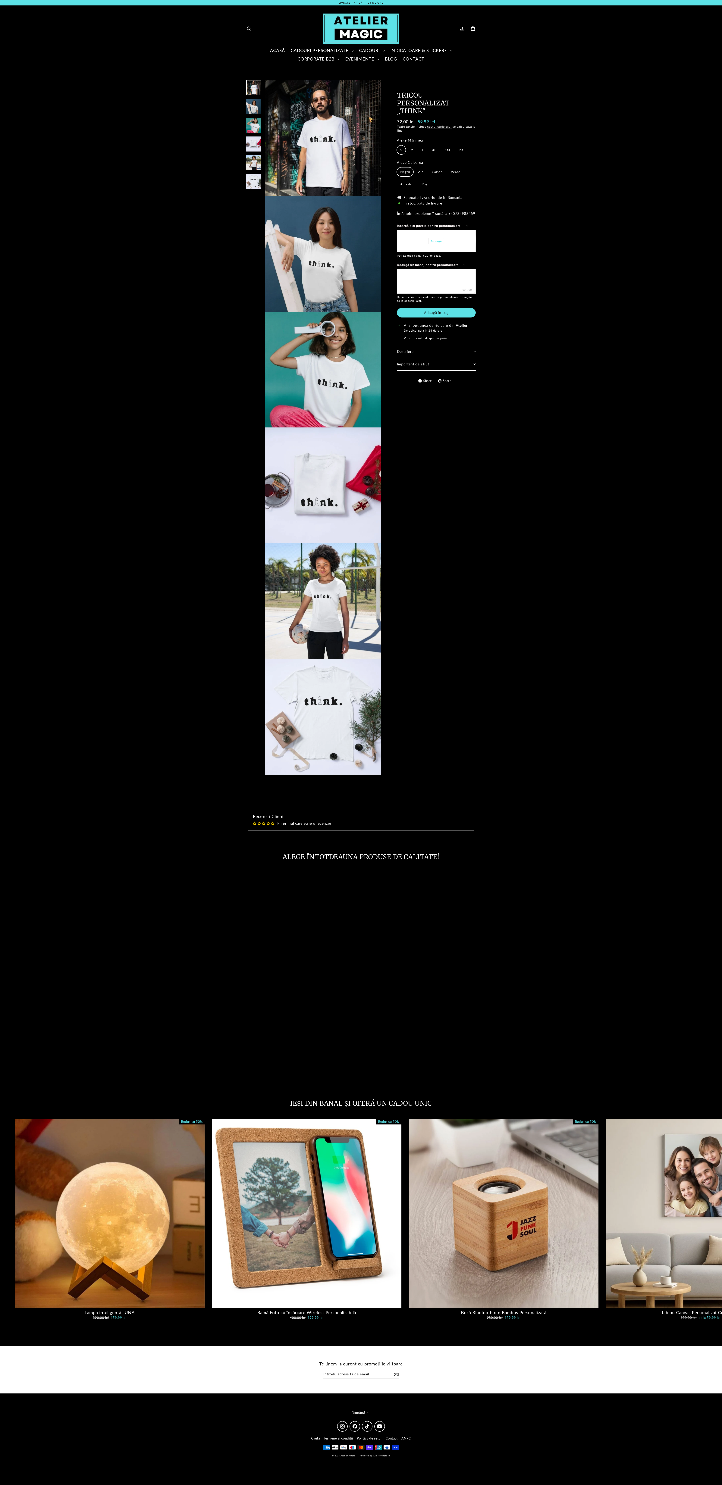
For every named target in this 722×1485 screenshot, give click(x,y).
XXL (447, 150)
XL (434, 150)
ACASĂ (277, 50)
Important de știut (413, 364)
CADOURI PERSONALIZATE (320, 50)
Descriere (405, 351)
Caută (315, 1438)
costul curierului (439, 126)
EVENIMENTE (360, 58)
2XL (462, 150)
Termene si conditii (338, 1438)
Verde (455, 172)
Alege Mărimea (410, 140)
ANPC (406, 1438)
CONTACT (413, 58)
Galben (437, 172)
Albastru (406, 184)
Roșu (426, 184)
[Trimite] (396, 1374)
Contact (392, 1438)
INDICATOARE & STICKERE (419, 50)
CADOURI (370, 50)
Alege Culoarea (410, 162)
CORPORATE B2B (317, 58)
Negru (405, 172)
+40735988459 (461, 213)
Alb (421, 172)
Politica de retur (369, 1438)
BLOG (391, 58)
